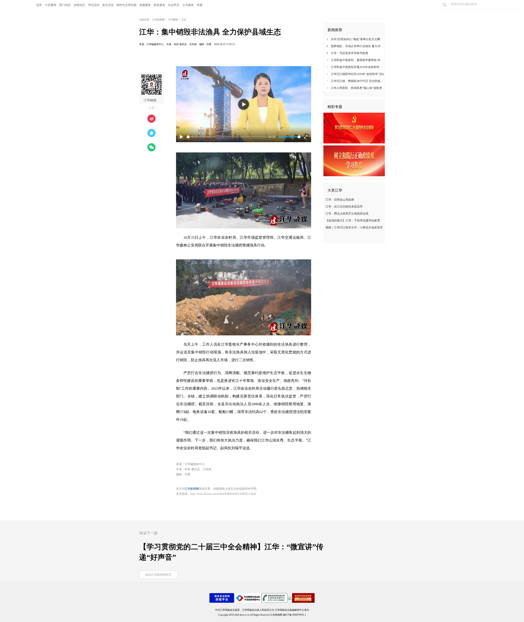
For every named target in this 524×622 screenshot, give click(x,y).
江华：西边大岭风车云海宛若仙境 (346, 213)
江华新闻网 (158, 19)
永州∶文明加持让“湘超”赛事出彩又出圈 (353, 39)
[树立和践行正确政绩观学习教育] (354, 160)
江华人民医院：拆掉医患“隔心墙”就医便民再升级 (355, 88)
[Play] (244, 104)
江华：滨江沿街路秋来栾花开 (344, 206)
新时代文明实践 (126, 5)
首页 (39, 5)
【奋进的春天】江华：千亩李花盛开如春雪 (352, 220)
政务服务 (159, 5)
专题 (199, 5)
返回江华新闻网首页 (158, 574)
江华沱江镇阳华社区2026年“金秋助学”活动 (355, 74)
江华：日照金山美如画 (339, 199)
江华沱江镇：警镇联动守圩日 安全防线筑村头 (355, 81)
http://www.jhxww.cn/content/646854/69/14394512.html (223, 493)
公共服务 (188, 5)
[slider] (227, 137)
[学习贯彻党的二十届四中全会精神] (354, 127)
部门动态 (65, 5)
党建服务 (145, 5)
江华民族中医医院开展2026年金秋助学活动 (355, 67)
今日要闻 (50, 5)
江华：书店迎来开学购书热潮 (347, 53)
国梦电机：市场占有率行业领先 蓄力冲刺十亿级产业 (355, 46)
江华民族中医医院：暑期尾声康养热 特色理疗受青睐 (355, 60)
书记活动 (93, 5)
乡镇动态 (79, 5)
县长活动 (108, 5)
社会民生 (174, 5)
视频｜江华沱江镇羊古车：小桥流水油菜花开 (354, 227)
